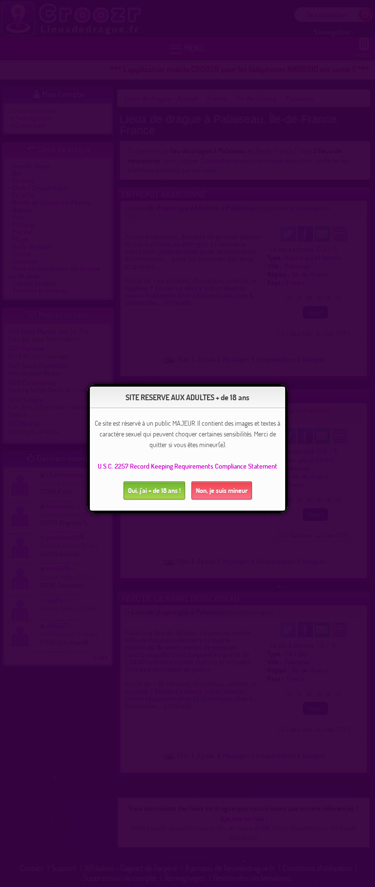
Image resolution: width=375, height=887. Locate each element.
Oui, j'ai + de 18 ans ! (154, 490)
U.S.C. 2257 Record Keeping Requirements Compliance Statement (187, 466)
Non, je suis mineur (222, 490)
